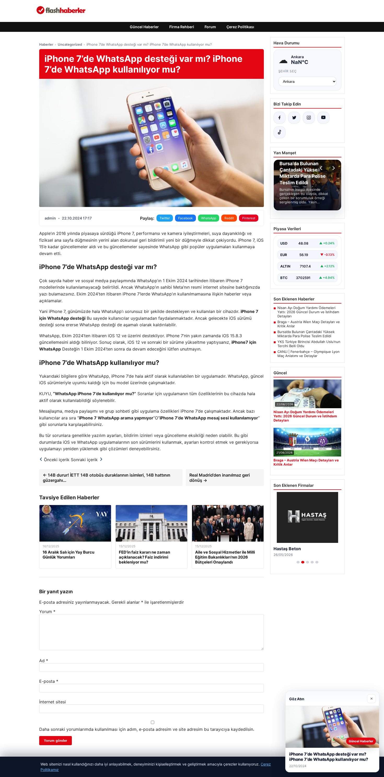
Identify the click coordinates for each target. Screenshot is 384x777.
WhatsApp (208, 218)
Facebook (185, 218)
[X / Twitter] (294, 118)
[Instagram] (309, 118)
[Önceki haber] (321, 168)
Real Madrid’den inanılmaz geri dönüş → (219, 477)
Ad (43, 660)
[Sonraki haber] (332, 168)
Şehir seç (287, 71)
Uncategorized (70, 44)
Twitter (165, 218)
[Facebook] (280, 118)
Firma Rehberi (181, 27)
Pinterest (248, 218)
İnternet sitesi (52, 701)
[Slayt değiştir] (298, 562)
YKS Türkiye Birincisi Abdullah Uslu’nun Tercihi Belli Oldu (308, 344)
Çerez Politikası (240, 27)
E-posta (48, 681)
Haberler (46, 44)
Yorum (47, 611)
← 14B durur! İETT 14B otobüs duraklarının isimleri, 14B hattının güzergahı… (106, 477)
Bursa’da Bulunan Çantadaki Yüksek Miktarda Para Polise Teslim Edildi (306, 334)
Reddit (229, 218)
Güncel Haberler (144, 27)
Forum (210, 27)
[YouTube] (323, 118)
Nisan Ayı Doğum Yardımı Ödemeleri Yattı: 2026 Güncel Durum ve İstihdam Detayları (308, 312)
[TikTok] (280, 132)
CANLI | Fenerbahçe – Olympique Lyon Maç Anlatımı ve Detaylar (308, 353)
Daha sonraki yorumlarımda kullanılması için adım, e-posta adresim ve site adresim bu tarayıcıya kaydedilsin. (146, 729)
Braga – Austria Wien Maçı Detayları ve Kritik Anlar (308, 324)
